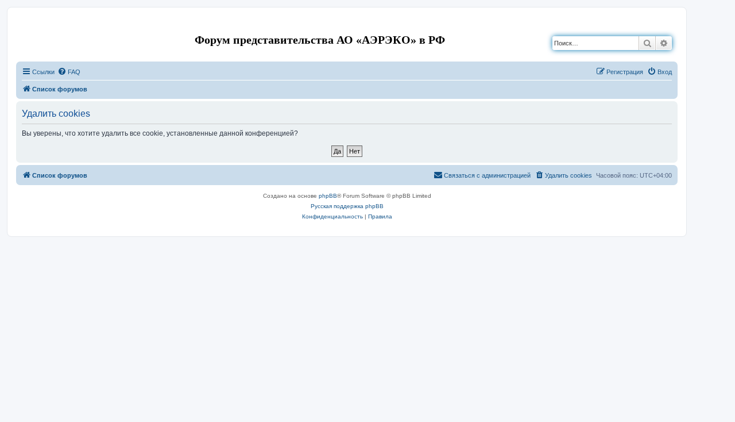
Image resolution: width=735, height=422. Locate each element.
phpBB (328, 196)
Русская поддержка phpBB (347, 206)
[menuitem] (68, 72)
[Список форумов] (25, 25)
